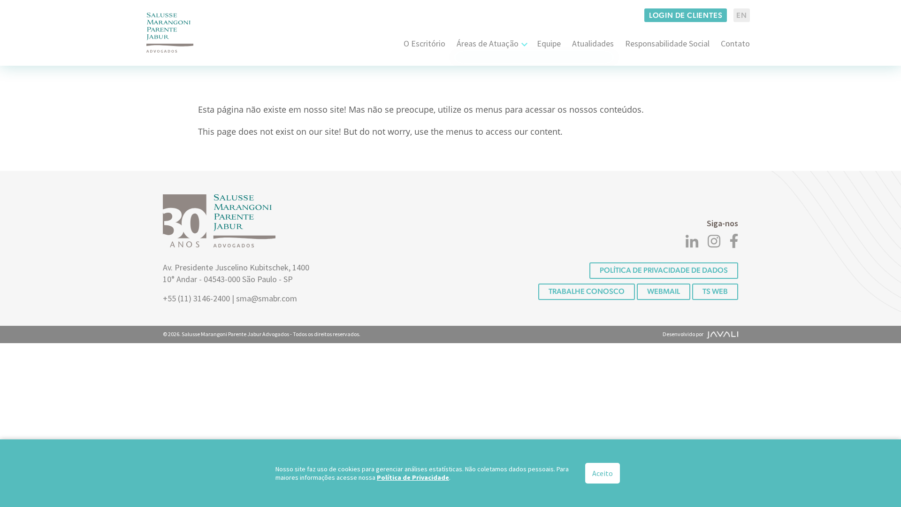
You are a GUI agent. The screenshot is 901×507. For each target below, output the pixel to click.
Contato (735, 43)
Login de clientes (686, 15)
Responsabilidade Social (667, 43)
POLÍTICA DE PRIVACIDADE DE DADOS (664, 270)
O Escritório (424, 43)
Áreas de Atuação (488, 43)
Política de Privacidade (413, 477)
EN (741, 15)
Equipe (549, 43)
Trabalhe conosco (587, 291)
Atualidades (593, 43)
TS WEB (715, 291)
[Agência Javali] (721, 334)
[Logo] (169, 33)
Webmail (663, 291)
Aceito (602, 473)
